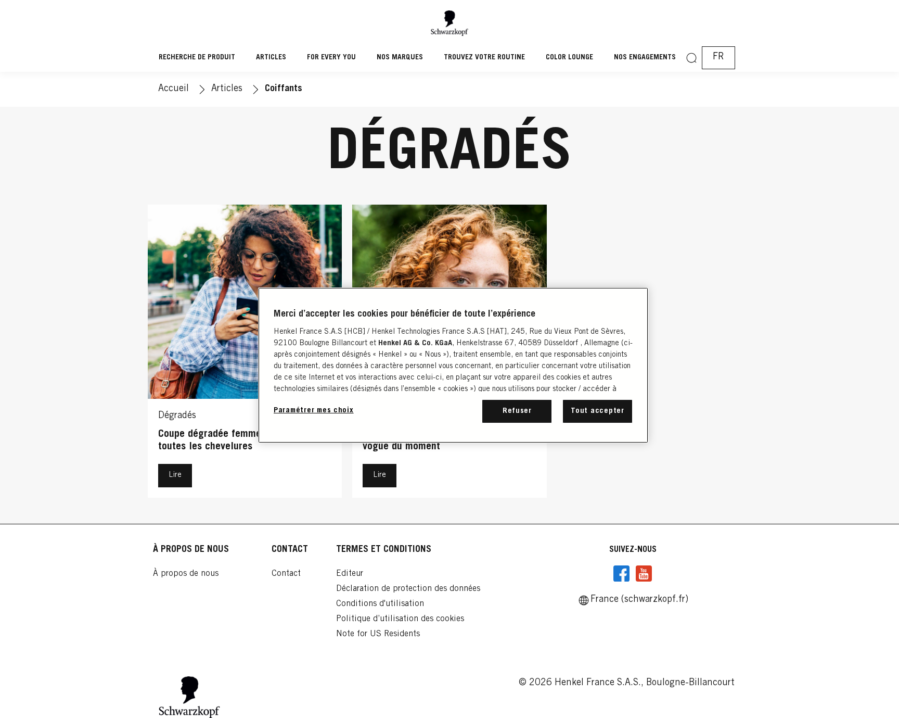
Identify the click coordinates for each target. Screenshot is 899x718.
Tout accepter (597, 411)
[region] (453, 365)
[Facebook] (621, 573)
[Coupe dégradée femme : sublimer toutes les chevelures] (245, 354)
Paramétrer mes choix (314, 410)
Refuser (517, 411)
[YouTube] (643, 573)
